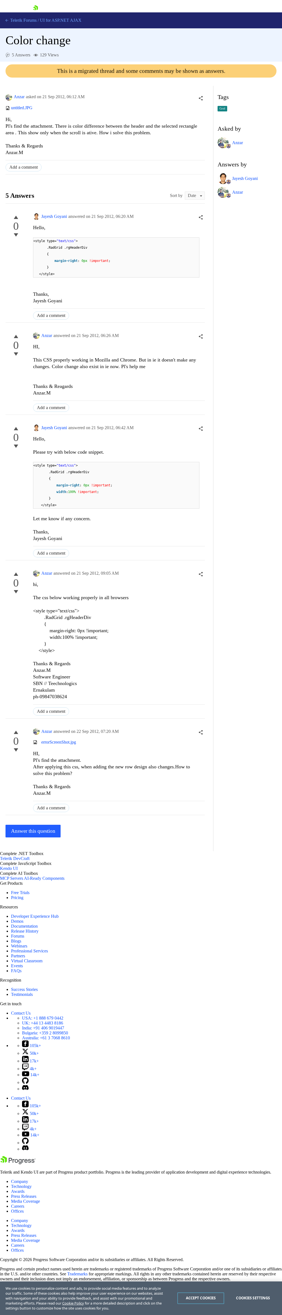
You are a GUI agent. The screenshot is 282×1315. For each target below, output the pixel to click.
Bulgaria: (45, 1033)
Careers (17, 1206)
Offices (17, 1211)
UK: (42, 1023)
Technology (21, 1186)
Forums (17, 936)
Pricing (17, 897)
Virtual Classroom (26, 960)
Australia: (46, 1037)
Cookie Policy (73, 1303)
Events (17, 965)
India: (43, 1028)
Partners (18, 956)
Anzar (19, 96)
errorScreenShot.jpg (58, 742)
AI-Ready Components (44, 878)
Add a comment (23, 167)
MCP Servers (11, 878)
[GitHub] (25, 1082)
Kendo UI (9, 868)
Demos (17, 921)
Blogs (16, 941)
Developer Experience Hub (35, 916)
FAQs (16, 970)
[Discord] (25, 1088)
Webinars (19, 946)
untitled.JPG (21, 108)
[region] (141, 1298)
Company (19, 1181)
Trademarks (77, 1274)
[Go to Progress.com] (18, 1162)
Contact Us (21, 1013)
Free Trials (20, 892)
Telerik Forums (23, 20)
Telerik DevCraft (14, 858)
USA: (42, 1018)
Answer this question (33, 831)
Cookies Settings (253, 1297)
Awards (18, 1191)
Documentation (24, 926)
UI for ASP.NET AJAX (61, 20)
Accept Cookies (201, 1297)
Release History (25, 931)
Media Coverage (25, 1201)
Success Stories (24, 989)
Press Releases (23, 1196)
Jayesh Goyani (54, 216)
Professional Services (29, 951)
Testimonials (22, 994)
